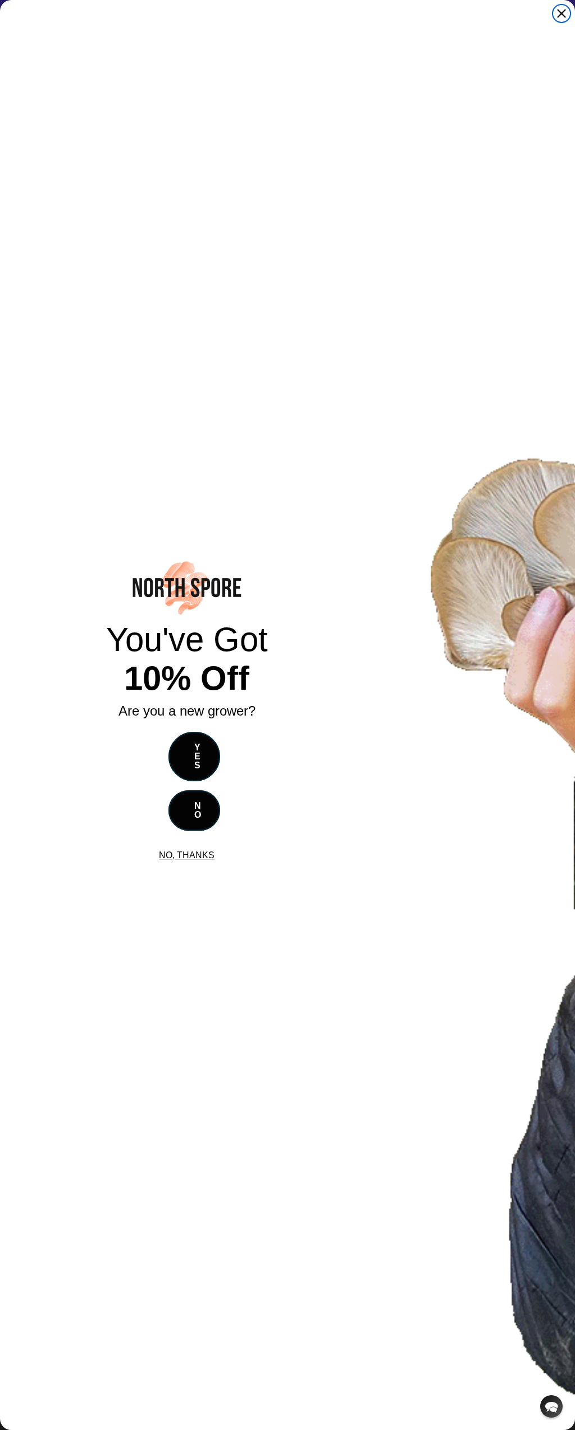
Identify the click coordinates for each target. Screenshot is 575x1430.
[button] (551, 1406)
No (197, 810)
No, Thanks (187, 855)
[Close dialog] (562, 13)
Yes (197, 756)
